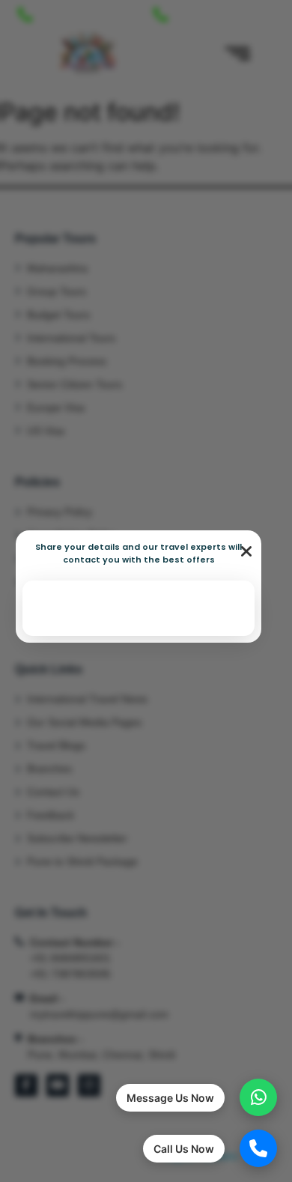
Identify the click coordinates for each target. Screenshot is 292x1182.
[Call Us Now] (258, 1148)
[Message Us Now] (258, 1097)
